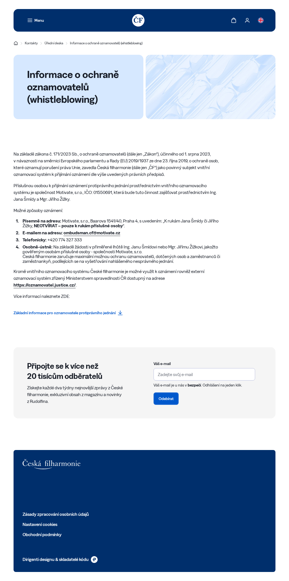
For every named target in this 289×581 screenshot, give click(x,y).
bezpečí (194, 385)
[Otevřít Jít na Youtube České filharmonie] (62, 490)
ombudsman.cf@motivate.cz (92, 232)
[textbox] (204, 374)
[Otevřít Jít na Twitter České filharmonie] (38, 490)
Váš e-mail (162, 363)
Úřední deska (54, 43)
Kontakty (31, 43)
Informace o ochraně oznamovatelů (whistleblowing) (106, 43)
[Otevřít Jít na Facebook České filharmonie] (25, 490)
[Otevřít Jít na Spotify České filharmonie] (75, 490)
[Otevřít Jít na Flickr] (87, 490)
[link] (36, 20)
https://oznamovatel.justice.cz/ (45, 285)
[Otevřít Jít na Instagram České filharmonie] (50, 490)
